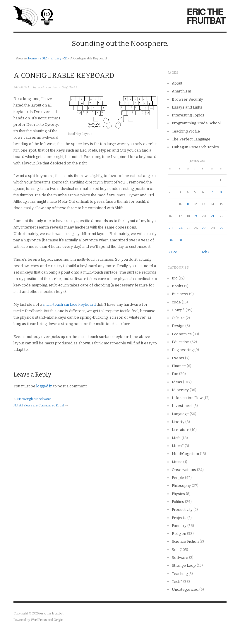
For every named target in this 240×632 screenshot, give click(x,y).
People (178, 477)
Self (64, 87)
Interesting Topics (188, 115)
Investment (182, 405)
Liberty (178, 422)
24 (180, 228)
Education (180, 342)
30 (171, 240)
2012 (43, 58)
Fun (175, 374)
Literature (180, 429)
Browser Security (187, 99)
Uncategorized (185, 589)
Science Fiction (185, 541)
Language (180, 414)
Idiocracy (180, 390)
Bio (175, 278)
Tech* (73, 87)
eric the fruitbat (206, 16)
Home (32, 58)
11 (188, 204)
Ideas (56, 87)
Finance (179, 366)
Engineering (182, 350)
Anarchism (181, 91)
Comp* (178, 310)
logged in (44, 386)
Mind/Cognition (185, 453)
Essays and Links (187, 107)
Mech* (178, 446)
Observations (184, 470)
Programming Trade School (196, 123)
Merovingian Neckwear (34, 399)
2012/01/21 (21, 87)
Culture (178, 318)
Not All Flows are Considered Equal (38, 405)
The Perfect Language (191, 139)
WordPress (39, 620)
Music (177, 462)
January (55, 58)
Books (177, 286)
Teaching (180, 573)
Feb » (205, 252)
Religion (179, 533)
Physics (178, 494)
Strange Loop (184, 565)
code (176, 302)
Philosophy (181, 485)
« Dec (173, 252)
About (177, 83)
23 (171, 228)
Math (176, 438)
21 (65, 58)
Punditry (179, 525)
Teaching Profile (186, 131)
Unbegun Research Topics (195, 147)
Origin (58, 620)
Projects (179, 518)
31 (180, 240)
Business (180, 294)
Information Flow (187, 398)
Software (180, 557)
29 (221, 228)
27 (204, 228)
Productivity (182, 509)
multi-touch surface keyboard (69, 304)
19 (195, 216)
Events (178, 358)
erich (41, 87)
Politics (178, 501)
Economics (182, 334)
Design (178, 326)
